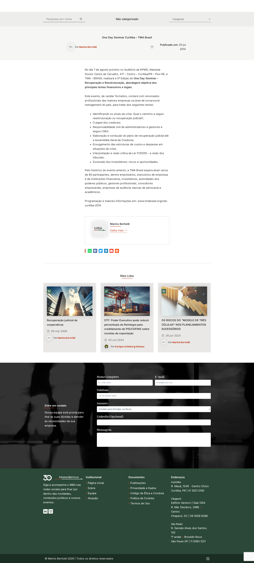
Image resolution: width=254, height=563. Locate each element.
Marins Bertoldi (88, 46)
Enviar (201, 454)
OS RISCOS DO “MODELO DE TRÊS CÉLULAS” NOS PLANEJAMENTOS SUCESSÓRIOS (184, 324)
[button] (90, 251)
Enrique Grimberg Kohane (129, 346)
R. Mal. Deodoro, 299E (186, 507)
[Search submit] (82, 19)
